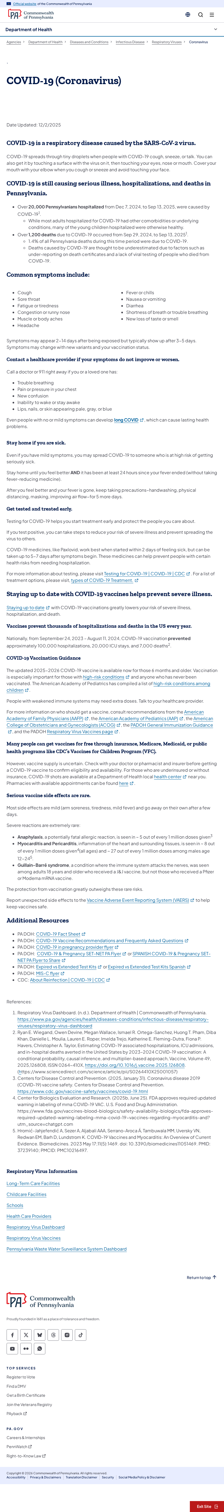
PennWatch (17, 1446)
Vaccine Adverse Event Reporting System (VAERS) (141, 900)
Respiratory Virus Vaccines (34, 1238)
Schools (15, 1205)
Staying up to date (28, 607)
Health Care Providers (29, 1216)
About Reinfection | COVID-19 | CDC (70, 980)
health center (170, 776)
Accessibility (16, 1477)
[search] (200, 15)
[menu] (211, 15)
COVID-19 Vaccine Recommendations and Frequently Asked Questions (112, 940)
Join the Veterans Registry (29, 1404)
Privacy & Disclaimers (45, 1477)
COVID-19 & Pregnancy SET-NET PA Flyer (82, 953)
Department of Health (28, 29)
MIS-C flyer (50, 973)
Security (108, 1477)
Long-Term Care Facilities (33, 1183)
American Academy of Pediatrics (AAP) (141, 718)
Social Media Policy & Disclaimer (142, 1477)
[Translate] (188, 14)
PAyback (14, 1413)
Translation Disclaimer (81, 1477)
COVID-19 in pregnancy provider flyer (77, 947)
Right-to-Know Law (24, 1456)
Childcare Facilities (26, 1194)
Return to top (199, 1277)
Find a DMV (16, 1386)
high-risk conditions (106, 677)
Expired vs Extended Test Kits (69, 966)
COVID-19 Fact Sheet (61, 934)
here (126, 783)
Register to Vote (21, 1377)
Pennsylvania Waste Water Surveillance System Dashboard (67, 1249)
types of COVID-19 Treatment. (105, 580)
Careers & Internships (26, 1437)
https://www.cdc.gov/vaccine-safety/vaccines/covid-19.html (82, 1091)
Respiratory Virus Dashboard (36, 1227)
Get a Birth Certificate (26, 1395)
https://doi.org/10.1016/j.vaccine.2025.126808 (135, 1065)
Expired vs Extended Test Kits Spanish (149, 966)
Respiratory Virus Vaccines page (83, 731)
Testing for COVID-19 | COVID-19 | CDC (147, 573)
